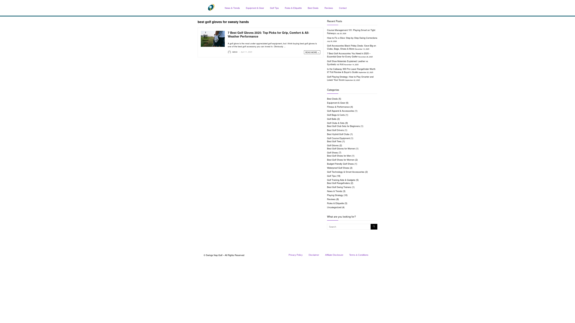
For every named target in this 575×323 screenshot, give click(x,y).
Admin (234, 52)
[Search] (374, 227)
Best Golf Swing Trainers (339, 187)
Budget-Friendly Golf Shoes (340, 163)
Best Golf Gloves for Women (341, 148)
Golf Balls (331, 118)
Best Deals (313, 7)
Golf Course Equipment (338, 138)
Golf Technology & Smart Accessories (345, 171)
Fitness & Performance (338, 106)
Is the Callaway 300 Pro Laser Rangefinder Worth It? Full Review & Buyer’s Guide (351, 70)
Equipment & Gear (255, 7)
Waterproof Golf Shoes (338, 167)
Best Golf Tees (334, 141)
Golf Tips (274, 7)
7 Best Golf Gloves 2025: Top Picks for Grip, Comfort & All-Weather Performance (268, 34)
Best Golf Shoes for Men (339, 155)
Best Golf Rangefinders (338, 183)
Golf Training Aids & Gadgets (341, 179)
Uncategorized (334, 207)
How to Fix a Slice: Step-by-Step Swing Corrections (352, 37)
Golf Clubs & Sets (336, 122)
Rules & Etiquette (293, 7)
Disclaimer (314, 255)
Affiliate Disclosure (334, 255)
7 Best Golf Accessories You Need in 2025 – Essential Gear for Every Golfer (348, 55)
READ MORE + (312, 52)
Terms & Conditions (358, 255)
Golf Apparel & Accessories (340, 110)
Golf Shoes (332, 152)
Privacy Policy (296, 255)
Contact (343, 7)
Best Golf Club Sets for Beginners (343, 126)
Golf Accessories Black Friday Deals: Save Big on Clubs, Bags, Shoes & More (351, 47)
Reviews (328, 7)
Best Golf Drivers (335, 130)
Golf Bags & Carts (336, 114)
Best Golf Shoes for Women (340, 159)
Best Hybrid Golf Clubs (338, 134)
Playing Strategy (335, 195)
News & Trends (232, 7)
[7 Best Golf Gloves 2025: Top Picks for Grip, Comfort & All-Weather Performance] (213, 32)
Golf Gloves (333, 145)
